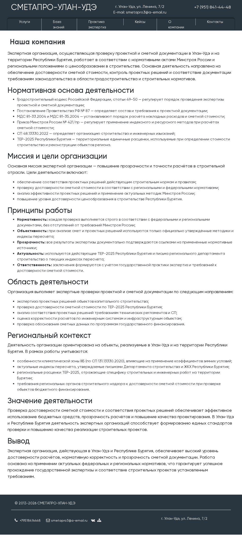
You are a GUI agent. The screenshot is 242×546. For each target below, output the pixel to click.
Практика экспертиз (97, 24)
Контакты (215, 22)
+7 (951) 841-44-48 (212, 6)
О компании (176, 24)
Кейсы (140, 22)
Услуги (24, 22)
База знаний (58, 24)
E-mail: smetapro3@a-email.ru (139, 12)
